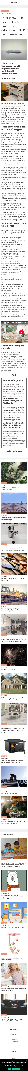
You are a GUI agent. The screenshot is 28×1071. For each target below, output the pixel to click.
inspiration (4, 483)
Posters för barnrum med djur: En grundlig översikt (12, 958)
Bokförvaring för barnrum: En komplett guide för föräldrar (13, 989)
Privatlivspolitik (16, 1069)
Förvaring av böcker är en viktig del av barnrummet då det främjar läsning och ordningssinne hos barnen (13, 864)
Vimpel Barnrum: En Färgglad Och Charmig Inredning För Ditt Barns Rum (13, 1020)
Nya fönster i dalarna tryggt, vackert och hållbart (13, 579)
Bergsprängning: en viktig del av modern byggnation (11, 610)
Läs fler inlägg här (14, 451)
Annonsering (14, 1056)
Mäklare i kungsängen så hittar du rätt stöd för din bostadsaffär (13, 699)
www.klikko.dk (15, 1044)
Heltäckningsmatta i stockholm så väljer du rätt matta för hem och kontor (12, 730)
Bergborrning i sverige (8, 669)
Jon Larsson (16, 13)
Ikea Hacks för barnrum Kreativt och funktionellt (13, 928)
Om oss (14, 1058)
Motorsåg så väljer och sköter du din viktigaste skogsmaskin (13, 822)
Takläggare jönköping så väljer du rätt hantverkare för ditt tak (13, 792)
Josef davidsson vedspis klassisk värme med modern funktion (12, 762)
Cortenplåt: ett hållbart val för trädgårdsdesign (11, 488)
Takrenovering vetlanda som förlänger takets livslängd (13, 519)
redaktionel (5, 10)
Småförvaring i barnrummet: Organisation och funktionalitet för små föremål (12, 896)
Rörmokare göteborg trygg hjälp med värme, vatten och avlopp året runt (13, 549)
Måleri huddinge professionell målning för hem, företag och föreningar (13, 640)
